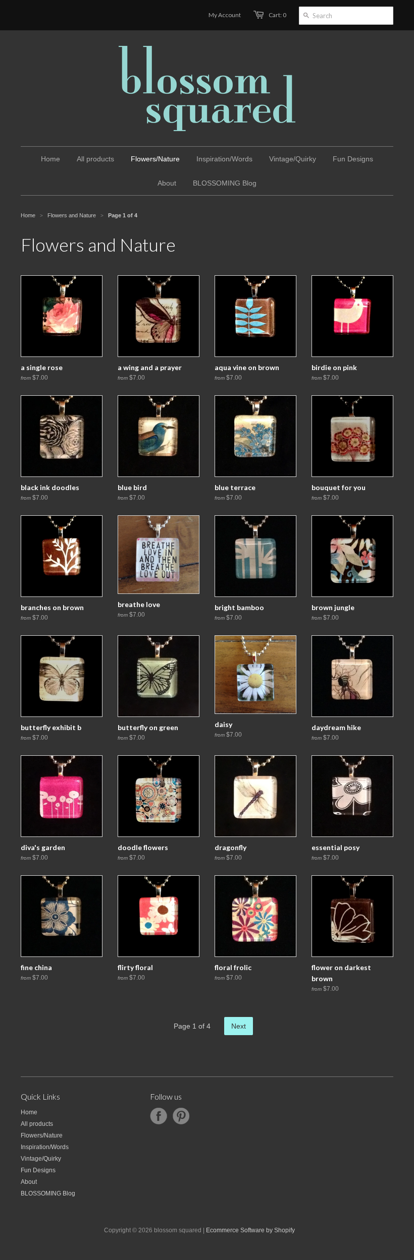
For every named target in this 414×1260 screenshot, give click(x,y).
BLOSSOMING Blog (48, 1193)
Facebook (158, 1116)
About (29, 1181)
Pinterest (180, 1116)
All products (37, 1123)
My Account (225, 15)
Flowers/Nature (42, 1135)
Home (29, 1112)
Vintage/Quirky (41, 1158)
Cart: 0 (277, 15)
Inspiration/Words (45, 1147)
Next (238, 1026)
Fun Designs (38, 1170)
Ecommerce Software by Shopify (250, 1230)
